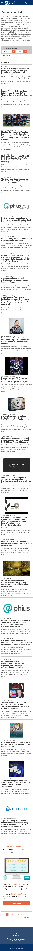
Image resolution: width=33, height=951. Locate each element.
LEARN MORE (16, 903)
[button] (13, 51)
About (16, 933)
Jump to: (9, 48)
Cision (19, 948)
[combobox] (19, 51)
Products (16, 931)
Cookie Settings (23, 946)
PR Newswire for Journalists (16, 884)
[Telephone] (26, 2)
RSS (17, 946)
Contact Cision (16, 929)
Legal (7, 946)
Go (25, 51)
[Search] (31, 2)
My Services (16, 935)
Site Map (12, 946)
